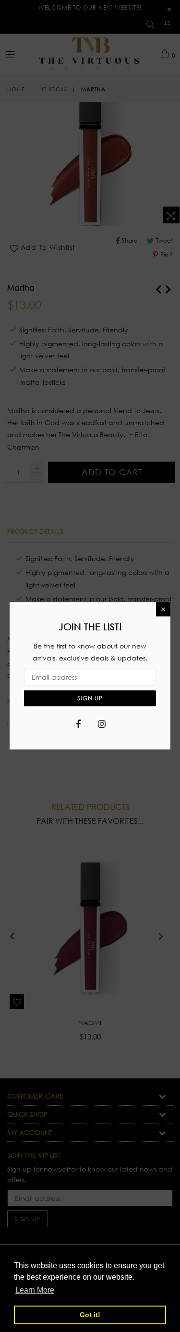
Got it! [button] (90, 1315)
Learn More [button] (34, 1290)
